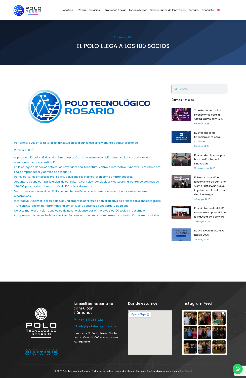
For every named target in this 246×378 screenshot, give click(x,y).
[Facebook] (28, 352)
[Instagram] (35, 352)
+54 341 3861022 (90, 320)
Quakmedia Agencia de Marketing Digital (169, 371)
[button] (204, 332)
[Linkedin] (48, 352)
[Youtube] (55, 352)
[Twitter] (41, 352)
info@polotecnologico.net (98, 326)
